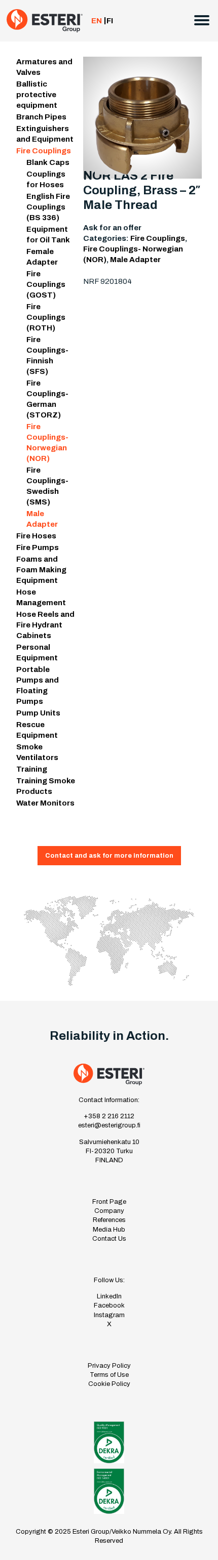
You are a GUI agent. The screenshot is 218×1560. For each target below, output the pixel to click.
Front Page (109, 1201)
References (109, 1220)
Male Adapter (135, 260)
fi (109, 21)
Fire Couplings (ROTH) (45, 317)
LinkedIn (109, 1296)
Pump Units (38, 713)
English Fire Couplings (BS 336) (48, 207)
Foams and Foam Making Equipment (41, 569)
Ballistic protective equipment (36, 94)
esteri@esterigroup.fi (109, 1125)
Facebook (109, 1305)
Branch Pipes (41, 117)
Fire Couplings (43, 151)
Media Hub (109, 1229)
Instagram (109, 1315)
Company (109, 1210)
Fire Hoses (36, 536)
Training (31, 769)
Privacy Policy (109, 1365)
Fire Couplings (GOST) (45, 284)
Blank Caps (47, 162)
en (96, 21)
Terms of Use (109, 1374)
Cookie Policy (109, 1383)
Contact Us (109, 1238)
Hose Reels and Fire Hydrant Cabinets (45, 625)
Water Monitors (45, 803)
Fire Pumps (37, 547)
